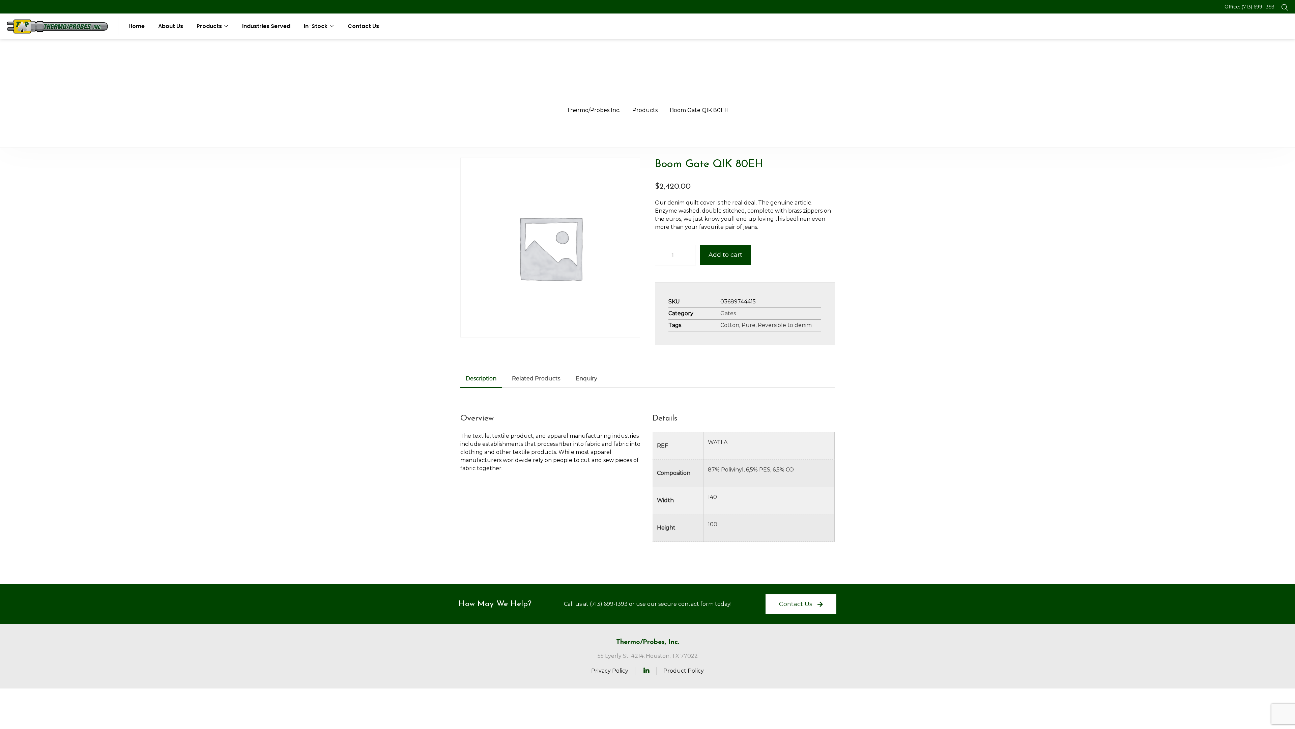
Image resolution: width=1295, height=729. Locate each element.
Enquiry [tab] (586, 378)
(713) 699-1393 (1257, 7)
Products (209, 26)
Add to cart (725, 255)
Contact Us (363, 26)
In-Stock (315, 26)
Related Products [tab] (536, 378)
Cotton (729, 325)
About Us (170, 26)
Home (136, 26)
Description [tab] (481, 378)
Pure (748, 325)
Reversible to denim (785, 325)
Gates (728, 313)
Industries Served (266, 26)
